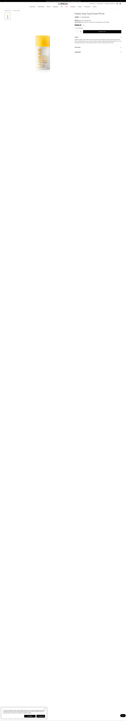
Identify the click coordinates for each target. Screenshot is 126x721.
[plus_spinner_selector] (80, 31)
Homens (94, 6)
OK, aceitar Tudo (40, 716)
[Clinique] (63, 4)
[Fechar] (44, 708)
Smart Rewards (100, 3)
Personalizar (30, 716)
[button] (120, 4)
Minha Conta (92, 3)
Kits (61, 6)
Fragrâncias (72, 6)
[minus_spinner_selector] (75, 31)
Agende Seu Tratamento (110, 3)
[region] (24, 713)
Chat (122, 715)
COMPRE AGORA (102, 31)
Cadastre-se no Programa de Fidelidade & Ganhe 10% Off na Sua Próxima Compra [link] (63, 1)
